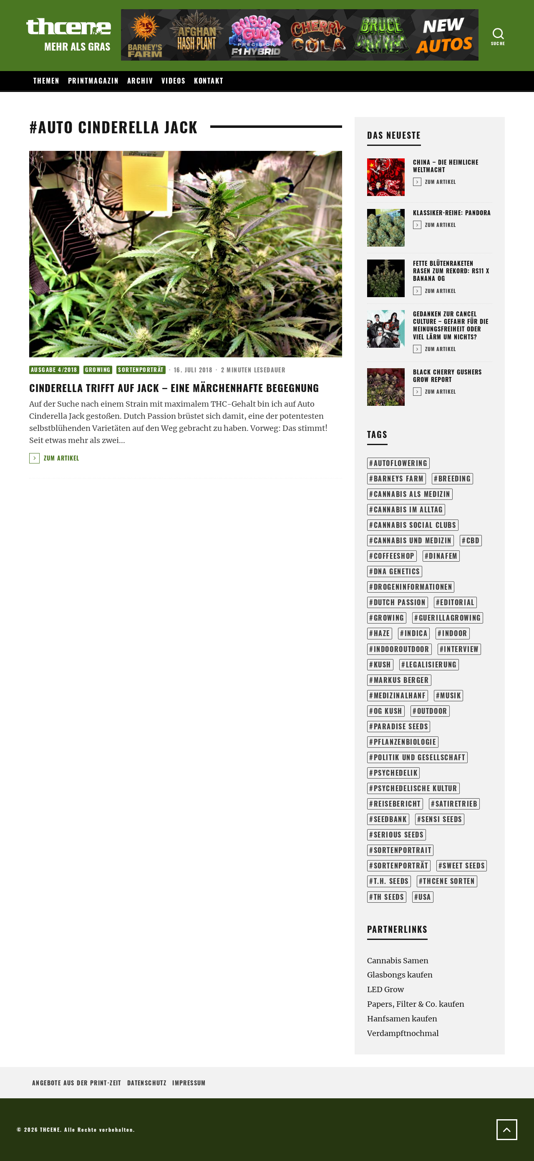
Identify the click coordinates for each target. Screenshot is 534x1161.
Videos (173, 81)
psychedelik (396, 773)
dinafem (443, 556)
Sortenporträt (141, 370)
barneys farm (399, 479)
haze (382, 633)
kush (382, 664)
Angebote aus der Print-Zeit (76, 1082)
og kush (388, 711)
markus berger (401, 680)
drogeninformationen (413, 587)
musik (450, 695)
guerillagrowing (450, 618)
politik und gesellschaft (420, 757)
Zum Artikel (60, 457)
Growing (98, 370)
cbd (473, 540)
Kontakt (209, 81)
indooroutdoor (402, 649)
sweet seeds (464, 866)
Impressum (189, 1082)
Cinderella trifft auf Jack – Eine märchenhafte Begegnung (174, 387)
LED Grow (385, 989)
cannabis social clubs (415, 525)
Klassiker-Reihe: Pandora (452, 212)
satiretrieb (457, 804)
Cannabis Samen (397, 960)
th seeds (389, 897)
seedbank (390, 819)
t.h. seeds (391, 881)
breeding (454, 479)
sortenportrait (403, 850)
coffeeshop (394, 556)
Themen (46, 81)
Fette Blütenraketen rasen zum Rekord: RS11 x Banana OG (451, 271)
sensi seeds (441, 819)
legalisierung (431, 664)
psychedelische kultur (416, 788)
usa (424, 897)
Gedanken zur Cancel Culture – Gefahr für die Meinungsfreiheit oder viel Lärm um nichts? (451, 325)
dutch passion (400, 602)
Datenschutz (146, 1082)
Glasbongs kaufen (400, 975)
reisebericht (397, 804)
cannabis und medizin (413, 540)
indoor (455, 633)
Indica (416, 633)
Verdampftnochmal (403, 1033)
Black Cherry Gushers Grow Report (447, 375)
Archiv (140, 81)
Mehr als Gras (77, 45)
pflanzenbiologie (405, 742)
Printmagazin (93, 81)
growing (389, 618)
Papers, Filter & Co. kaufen (415, 1004)
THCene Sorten (449, 881)
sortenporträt (401, 866)
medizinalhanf (400, 695)
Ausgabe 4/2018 (54, 370)
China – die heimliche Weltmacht (446, 166)
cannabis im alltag (408, 509)
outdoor (432, 711)
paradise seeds (401, 726)
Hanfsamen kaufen (402, 1019)
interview (461, 649)
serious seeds (399, 835)
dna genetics (397, 571)
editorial (457, 602)
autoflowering (401, 463)
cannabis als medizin (412, 494)
